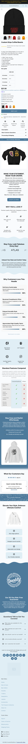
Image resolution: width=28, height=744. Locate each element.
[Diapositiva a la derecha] (26, 37)
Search (3, 718)
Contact (3, 710)
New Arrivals (4, 685)
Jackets (3, 699)
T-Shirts (3, 693)
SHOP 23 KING (14, 199)
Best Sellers (4, 688)
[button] (2, 5)
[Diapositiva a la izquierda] (1, 37)
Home (2, 682)
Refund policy (5, 724)
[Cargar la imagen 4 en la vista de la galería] (19, 38)
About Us (3, 707)
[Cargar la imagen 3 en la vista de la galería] (14, 38)
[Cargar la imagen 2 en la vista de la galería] (10, 38)
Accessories (4, 702)
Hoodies (3, 690)
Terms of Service (5, 721)
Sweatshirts (4, 696)
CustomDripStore (11, 742)
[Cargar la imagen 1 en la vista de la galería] (5, 38)
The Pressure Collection (7, 705)
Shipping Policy (5, 727)
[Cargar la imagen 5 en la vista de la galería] (23, 38)
